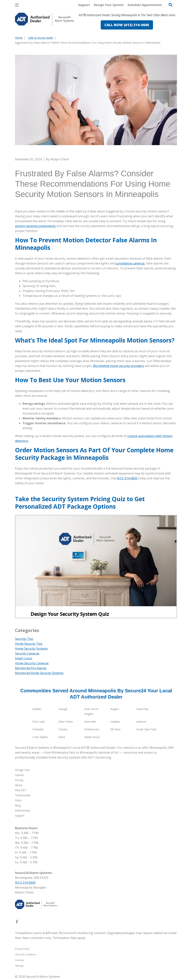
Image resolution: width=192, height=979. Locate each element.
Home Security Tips (28, 644)
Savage (62, 709)
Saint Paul (142, 709)
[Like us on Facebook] (17, 922)
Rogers (114, 709)
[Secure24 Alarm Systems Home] (44, 19)
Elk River (115, 729)
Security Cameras (27, 653)
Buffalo (36, 709)
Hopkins (115, 721)
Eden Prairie (65, 721)
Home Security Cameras (32, 663)
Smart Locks (23, 658)
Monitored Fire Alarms (30, 668)
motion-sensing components (35, 226)
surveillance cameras (130, 263)
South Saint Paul (146, 729)
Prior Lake (38, 721)
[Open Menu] (17, 5)
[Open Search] (170, 5)
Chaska (62, 729)
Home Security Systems (31, 648)
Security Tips (24, 639)
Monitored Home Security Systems (39, 673)
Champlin (38, 729)
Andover (141, 721)
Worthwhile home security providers (118, 366)
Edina (61, 737)
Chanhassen (91, 729)
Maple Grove (92, 737)
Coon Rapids (40, 737)
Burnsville (90, 721)
